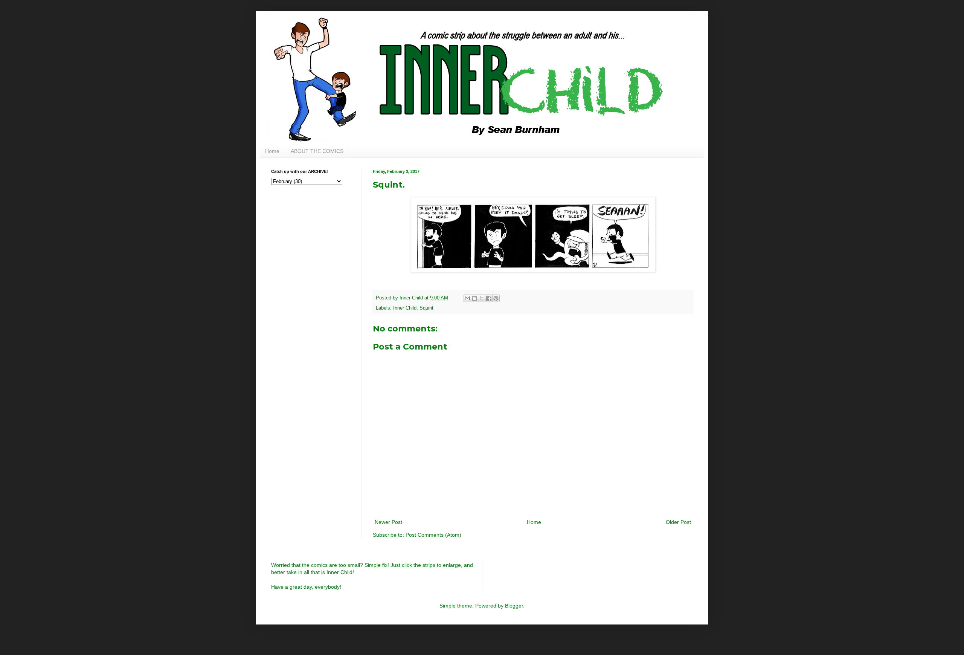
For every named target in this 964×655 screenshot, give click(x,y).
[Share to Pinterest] (496, 298)
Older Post (678, 522)
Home (272, 151)
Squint (426, 308)
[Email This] (467, 298)
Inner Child (404, 308)
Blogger (514, 606)
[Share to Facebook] (489, 298)
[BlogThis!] (474, 298)
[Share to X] (481, 298)
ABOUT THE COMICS (317, 151)
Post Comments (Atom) (433, 535)
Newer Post (388, 522)
